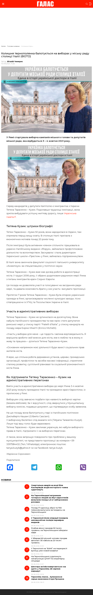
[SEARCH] (87, 4)
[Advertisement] (46, 27)
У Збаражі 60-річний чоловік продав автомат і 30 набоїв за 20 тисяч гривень (49, 540)
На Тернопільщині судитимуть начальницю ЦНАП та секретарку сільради (48, 558)
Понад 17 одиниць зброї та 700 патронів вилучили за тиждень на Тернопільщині (48, 510)
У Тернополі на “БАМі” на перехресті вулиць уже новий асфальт (49, 549)
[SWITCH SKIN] (90, 3)
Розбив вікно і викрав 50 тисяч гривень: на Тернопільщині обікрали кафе (49, 530)
